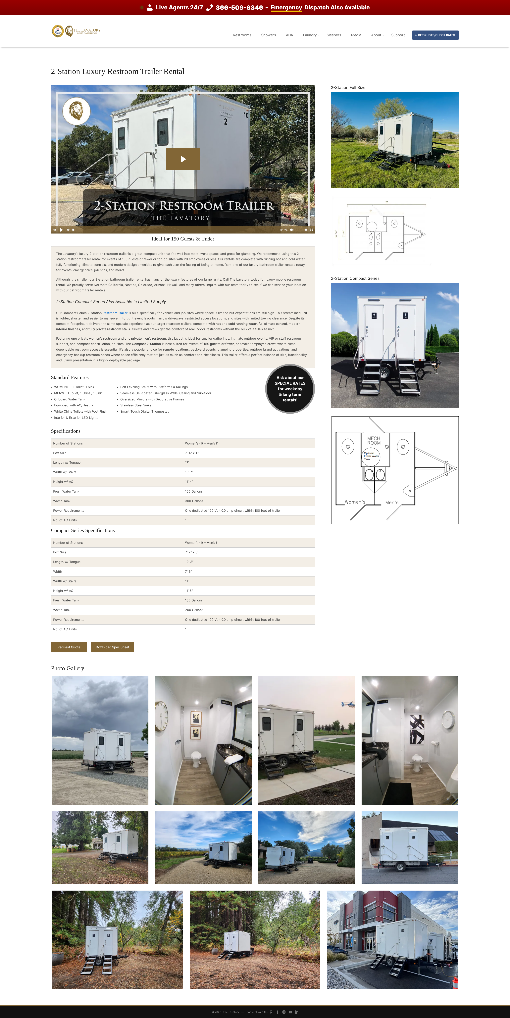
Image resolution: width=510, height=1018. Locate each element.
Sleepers (334, 35)
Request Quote (69, 647)
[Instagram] (284, 1012)
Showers (268, 35)
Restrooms (242, 35)
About (376, 35)
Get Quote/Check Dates (436, 35)
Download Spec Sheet (112, 647)
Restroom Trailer (115, 313)
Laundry (310, 35)
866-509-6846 (239, 7)
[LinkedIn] (297, 1012)
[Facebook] (278, 1012)
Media (356, 35)
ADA (289, 35)
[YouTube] (290, 1012)
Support (398, 35)
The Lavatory (231, 1012)
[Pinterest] (271, 1012)
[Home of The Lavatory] (76, 31)
